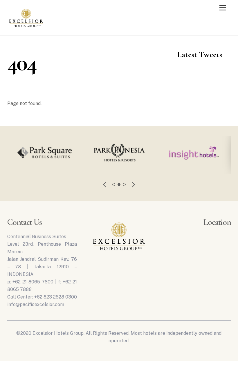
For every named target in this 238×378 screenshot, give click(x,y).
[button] (105, 184)
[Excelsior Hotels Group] (26, 28)
